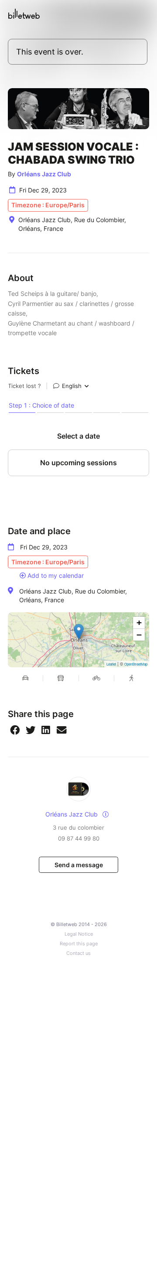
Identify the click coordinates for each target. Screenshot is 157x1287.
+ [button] (139, 623)
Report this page (79, 944)
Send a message (79, 864)
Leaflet (111, 664)
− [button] (139, 635)
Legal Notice (79, 934)
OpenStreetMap (135, 664)
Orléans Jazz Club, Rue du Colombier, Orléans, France (73, 595)
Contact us (78, 953)
